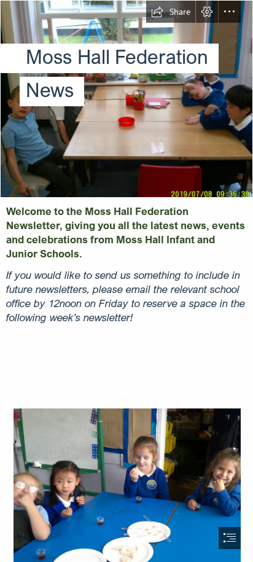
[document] (126, 281)
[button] (170, 12)
